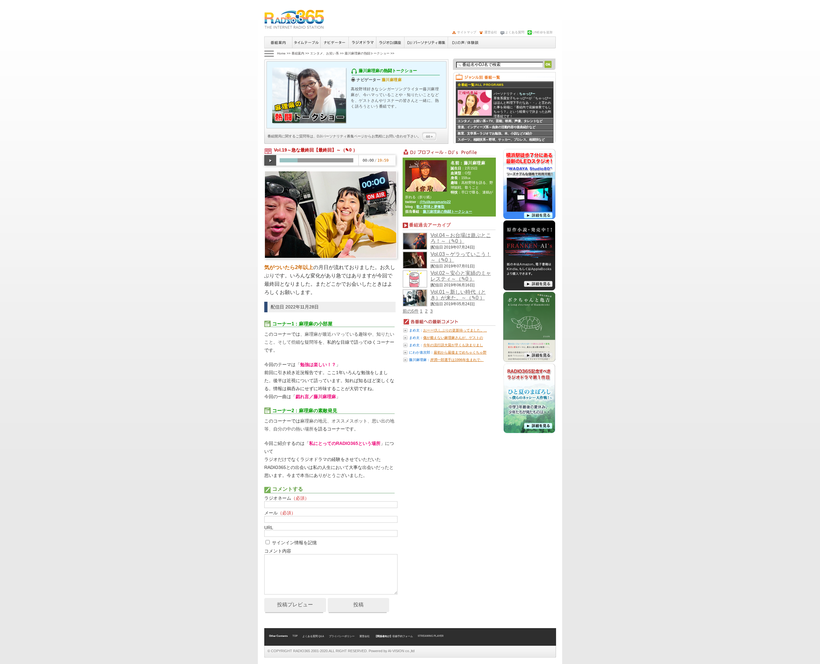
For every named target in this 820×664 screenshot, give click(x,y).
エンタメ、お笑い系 (324, 53)
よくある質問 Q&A (313, 636)
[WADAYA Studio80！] (529, 218)
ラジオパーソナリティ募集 (426, 42)
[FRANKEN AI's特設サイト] (529, 289)
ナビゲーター (334, 42)
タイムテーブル (306, 42)
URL (268, 527)
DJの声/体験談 (465, 42)
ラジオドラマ (362, 42)
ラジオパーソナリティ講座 (390, 42)
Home (281, 53)
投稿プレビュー (295, 604)
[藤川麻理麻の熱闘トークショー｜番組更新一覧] (294, 19)
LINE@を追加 (542, 32)
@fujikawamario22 (435, 202)
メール (280, 512)
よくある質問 (514, 32)
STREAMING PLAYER (431, 636)
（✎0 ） (349, 149)
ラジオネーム (286, 498)
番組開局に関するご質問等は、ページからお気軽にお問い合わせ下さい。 (344, 136)
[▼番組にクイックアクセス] (268, 53)
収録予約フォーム (402, 636)
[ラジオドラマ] (529, 432)
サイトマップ (466, 32)
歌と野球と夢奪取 (430, 207)
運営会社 (490, 32)
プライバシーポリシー (342, 636)
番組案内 (278, 42)
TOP (295, 636)
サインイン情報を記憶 (294, 542)
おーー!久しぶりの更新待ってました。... (455, 330)
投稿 (358, 604)
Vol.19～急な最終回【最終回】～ (307, 149)
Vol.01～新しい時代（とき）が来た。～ (458, 294)
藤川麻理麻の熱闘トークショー (367, 53)
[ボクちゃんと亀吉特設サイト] (529, 361)
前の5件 (411, 311)
